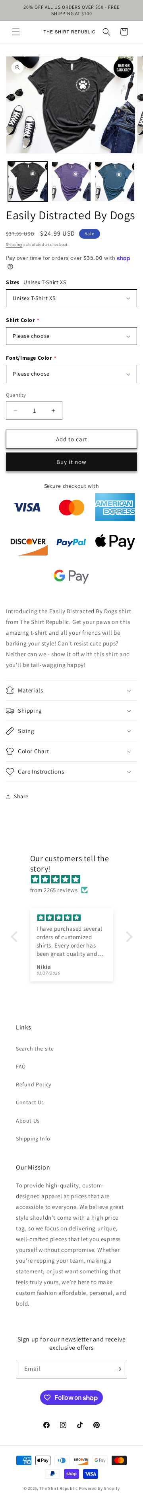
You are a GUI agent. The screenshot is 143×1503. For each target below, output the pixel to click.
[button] (16, 32)
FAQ (21, 1066)
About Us (28, 1120)
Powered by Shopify (99, 1488)
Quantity (16, 395)
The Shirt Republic (58, 1488)
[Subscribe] (118, 1369)
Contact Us (30, 1102)
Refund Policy (33, 1084)
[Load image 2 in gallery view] (71, 181)
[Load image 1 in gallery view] (28, 181)
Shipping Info (33, 1138)
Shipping (14, 244)
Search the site (35, 1048)
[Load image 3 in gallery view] (115, 181)
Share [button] (21, 796)
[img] (75, 879)
